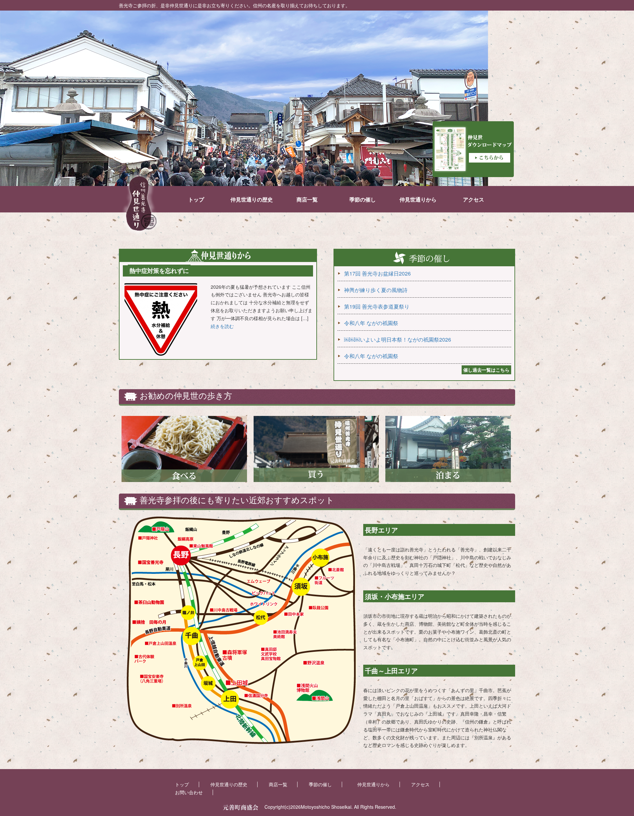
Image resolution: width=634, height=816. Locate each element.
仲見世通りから (418, 199)
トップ (196, 199)
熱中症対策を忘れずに (159, 270)
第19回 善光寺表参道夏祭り (376, 306)
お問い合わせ (189, 792)
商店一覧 (307, 199)
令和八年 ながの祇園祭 (371, 323)
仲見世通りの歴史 (251, 199)
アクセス (473, 199)
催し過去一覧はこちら (486, 369)
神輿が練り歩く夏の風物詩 (375, 290)
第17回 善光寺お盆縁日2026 (377, 273)
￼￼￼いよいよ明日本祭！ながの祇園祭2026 (397, 339)
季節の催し (362, 199)
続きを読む (222, 326)
